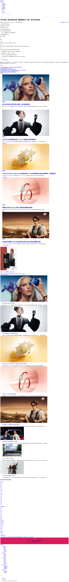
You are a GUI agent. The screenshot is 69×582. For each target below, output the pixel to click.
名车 (1, 492)
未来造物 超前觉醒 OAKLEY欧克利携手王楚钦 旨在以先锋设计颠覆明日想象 (11, 424)
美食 (1, 510)
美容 (5, 554)
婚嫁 (65, 22)
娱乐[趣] (3, 7)
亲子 (68, 22)
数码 (1, 515)
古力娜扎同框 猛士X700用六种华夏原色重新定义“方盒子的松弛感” (10, 441)
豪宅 (1, 483)
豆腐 (5, 59)
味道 (7, 59)
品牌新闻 (1, 531)
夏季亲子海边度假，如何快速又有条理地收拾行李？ (9, 71)
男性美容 (1, 522)
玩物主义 (5, 568)
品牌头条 (5, 571)
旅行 (1, 513)
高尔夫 (1, 490)
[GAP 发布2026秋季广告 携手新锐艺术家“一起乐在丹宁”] (12, 473)
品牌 (3, 9)
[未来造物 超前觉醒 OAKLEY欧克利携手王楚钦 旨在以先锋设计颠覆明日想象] (23, 422)
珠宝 (1, 485)
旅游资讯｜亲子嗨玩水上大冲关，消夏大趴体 (8, 72)
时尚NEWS (4, 8)
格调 (1, 499)
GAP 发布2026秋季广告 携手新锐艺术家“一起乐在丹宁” (8, 475)
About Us (3, 578)
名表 (1, 488)
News (1, 527)
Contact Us (4, 579)
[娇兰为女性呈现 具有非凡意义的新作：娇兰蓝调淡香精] (23, 301)
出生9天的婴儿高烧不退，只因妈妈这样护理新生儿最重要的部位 (11, 67)
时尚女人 (3, 5)
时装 (1, 501)
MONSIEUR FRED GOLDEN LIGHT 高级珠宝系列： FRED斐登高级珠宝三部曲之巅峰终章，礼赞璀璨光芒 (14, 363)
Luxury (1, 481)
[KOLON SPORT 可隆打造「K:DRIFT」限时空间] (12, 456)
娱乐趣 (5, 563)
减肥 (1, 497)
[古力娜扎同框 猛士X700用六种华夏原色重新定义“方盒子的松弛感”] (12, 439)
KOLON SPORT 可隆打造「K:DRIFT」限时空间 (8, 458)
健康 (1, 511)
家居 (1, 508)
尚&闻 (1, 533)
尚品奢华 (3, 3)
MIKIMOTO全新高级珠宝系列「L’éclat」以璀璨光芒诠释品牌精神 (10, 333)
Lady (1, 494)
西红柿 (3, 59)
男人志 (3, 6)
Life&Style (4, 4)
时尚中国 (1, 0)
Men (1, 518)
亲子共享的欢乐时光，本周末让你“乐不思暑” (8, 69)
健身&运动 (2, 520)
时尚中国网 (62, 22)
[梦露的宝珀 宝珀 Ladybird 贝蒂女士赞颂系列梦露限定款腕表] (23, 392)
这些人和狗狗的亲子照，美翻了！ (6, 68)
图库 (3, 10)
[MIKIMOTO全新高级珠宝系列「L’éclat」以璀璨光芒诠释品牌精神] (23, 331)
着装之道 (1, 524)
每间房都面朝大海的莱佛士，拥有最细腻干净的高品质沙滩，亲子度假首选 (13, 70)
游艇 (5, 549)
